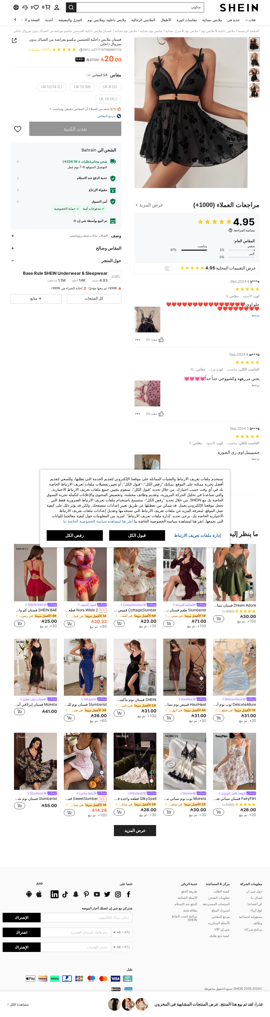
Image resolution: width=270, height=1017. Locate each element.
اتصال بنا (256, 898)
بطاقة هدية (190, 910)
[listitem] (234, 585)
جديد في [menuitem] (233, 20)
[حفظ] (18, 129)
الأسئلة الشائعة (187, 898)
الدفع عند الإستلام (186, 904)
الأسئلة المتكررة (219, 923)
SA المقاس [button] (99, 75)
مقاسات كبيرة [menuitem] (187, 20)
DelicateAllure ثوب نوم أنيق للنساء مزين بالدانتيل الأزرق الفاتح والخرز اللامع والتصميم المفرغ (234, 704)
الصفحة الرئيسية (248, 31)
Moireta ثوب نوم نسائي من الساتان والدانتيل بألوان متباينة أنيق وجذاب (184, 798)
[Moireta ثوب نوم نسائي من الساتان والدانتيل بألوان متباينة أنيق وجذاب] (184, 761)
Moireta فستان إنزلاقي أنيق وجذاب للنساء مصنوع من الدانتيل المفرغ (35, 704)
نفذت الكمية (75, 129)
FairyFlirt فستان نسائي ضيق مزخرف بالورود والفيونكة (234, 798)
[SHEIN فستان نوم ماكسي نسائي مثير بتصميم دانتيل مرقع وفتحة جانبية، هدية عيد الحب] (135, 667)
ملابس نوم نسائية (151, 31)
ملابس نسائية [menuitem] (212, 20)
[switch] (169, 268)
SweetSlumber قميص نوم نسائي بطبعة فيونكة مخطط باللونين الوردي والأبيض (85, 798)
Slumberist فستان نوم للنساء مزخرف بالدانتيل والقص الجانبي (85, 704)
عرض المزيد (135, 830)
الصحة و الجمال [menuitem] (28, 20)
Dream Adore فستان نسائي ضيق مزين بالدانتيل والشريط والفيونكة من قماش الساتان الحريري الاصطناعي (234, 605)
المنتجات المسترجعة (216, 904)
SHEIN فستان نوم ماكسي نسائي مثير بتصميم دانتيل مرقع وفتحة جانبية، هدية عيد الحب (135, 700)
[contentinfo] (67, 978)
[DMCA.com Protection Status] (115, 989)
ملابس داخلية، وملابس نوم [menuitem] (107, 20)
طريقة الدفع (189, 891)
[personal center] (57, 7)
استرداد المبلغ (221, 910)
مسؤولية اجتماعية (250, 917)
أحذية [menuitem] (49, 20)
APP (39, 884)
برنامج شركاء (253, 929)
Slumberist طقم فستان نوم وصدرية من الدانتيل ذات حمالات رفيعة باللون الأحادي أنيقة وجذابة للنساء (184, 610)
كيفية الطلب (221, 891)
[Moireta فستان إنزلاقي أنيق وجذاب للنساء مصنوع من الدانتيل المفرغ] (35, 667)
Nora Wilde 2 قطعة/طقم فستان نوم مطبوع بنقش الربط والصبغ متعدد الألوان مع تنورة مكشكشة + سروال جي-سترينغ (85, 610)
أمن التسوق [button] (99, 201)
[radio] (109, 87)
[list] (90, 894)
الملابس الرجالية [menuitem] (143, 20)
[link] (46, 7)
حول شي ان (254, 891)
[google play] (29, 897)
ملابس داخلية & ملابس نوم (218, 31)
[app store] (39, 897)
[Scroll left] (21, 20)
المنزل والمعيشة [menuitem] (70, 20)
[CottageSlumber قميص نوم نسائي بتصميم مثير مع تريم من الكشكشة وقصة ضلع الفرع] (135, 572)
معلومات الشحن (219, 898)
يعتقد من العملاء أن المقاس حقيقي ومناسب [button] (84, 109)
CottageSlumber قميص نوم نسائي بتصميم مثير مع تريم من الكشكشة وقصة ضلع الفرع (135, 610)
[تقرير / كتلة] (137, 340)
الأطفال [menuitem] (166, 20)
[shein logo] (239, 7)
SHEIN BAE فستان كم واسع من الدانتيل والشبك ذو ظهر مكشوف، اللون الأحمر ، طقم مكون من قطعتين (35, 610)
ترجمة (255, 315)
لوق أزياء (256, 910)
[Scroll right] (15, 20)
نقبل (129, 969)
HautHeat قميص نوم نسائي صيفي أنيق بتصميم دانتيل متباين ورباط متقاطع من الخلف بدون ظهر (184, 704)
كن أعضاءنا (255, 904)
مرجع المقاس (221, 917)
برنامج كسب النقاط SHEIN (184, 918)
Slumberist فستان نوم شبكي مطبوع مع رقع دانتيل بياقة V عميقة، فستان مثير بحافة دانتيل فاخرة (35, 798)
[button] (25, 7)
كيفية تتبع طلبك (219, 936)
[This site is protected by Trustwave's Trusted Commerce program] (128, 989)
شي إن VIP (222, 929)
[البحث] (71, 7)
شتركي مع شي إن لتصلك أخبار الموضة (107, 908)
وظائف (257, 923)
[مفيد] (161, 340)
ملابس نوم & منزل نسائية (181, 31)
